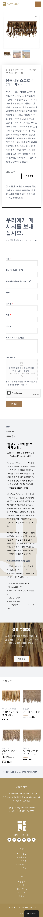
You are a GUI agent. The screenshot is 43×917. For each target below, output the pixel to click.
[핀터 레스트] (29, 840)
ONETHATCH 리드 (24, 70)
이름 (8, 259)
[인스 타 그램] (14, 840)
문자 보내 (13, 404)
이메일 (9, 304)
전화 (8, 315)
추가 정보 (10, 431)
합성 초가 (12, 70)
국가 (8, 292)
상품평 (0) (10, 436)
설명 (8, 426)
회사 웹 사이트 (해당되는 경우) (18, 281)
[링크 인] (24, 840)
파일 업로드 (10, 357)
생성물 (9, 326)
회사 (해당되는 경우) (14, 270)
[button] (29, 176)
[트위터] (19, 840)
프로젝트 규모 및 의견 (15, 337)
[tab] (21, 426)
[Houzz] (34, 840)
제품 (21, 848)
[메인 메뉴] (38, 4)
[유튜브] (9, 840)
